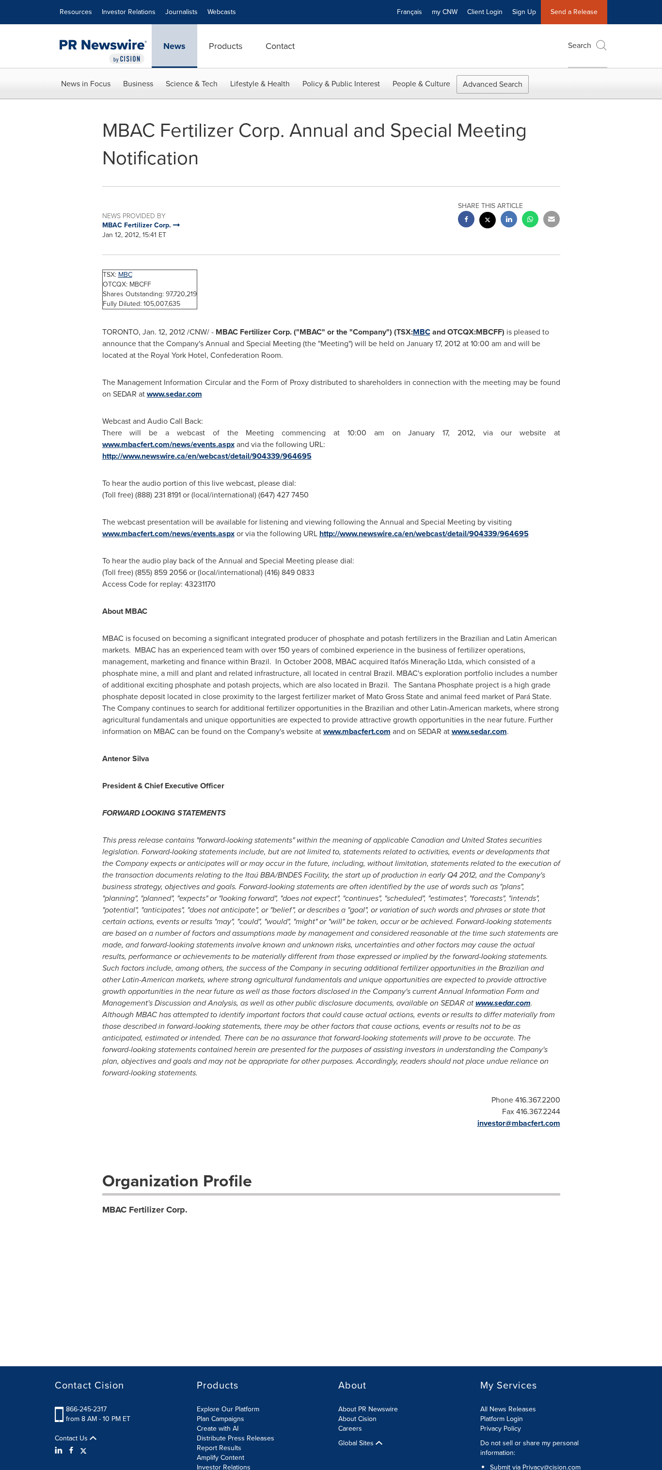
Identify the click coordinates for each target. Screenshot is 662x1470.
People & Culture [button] (421, 83)
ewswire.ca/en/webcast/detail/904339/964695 (229, 456)
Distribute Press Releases (235, 1438)
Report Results (219, 1448)
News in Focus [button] (85, 83)
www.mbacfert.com (357, 731)
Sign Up (524, 12)
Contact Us (72, 1438)
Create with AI (217, 1428)
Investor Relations (129, 12)
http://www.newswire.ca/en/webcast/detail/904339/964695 (424, 533)
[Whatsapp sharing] (530, 220)
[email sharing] (551, 220)
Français (409, 12)
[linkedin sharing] (509, 220)
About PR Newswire (368, 1409)
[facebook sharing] (466, 220)
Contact (280, 46)
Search (579, 45)
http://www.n (124, 456)
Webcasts (221, 12)
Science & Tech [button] (192, 83)
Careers (350, 1428)
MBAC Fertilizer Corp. (145, 1209)
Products (225, 46)
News (174, 46)
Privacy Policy (500, 1428)
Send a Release (574, 12)
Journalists (181, 12)
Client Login (485, 12)
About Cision (357, 1419)
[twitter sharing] (487, 221)
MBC (125, 275)
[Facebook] (71, 1450)
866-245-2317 (86, 1409)
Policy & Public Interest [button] (341, 83)
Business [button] (138, 83)
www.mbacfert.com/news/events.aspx (168, 444)
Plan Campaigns (220, 1419)
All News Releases (508, 1409)
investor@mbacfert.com (518, 1123)
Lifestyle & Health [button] (260, 83)
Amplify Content (220, 1458)
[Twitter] (83, 1450)
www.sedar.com (174, 393)
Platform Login (501, 1419)
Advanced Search (492, 84)
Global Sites (357, 1443)
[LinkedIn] (60, 1450)
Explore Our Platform (228, 1409)
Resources (76, 12)
